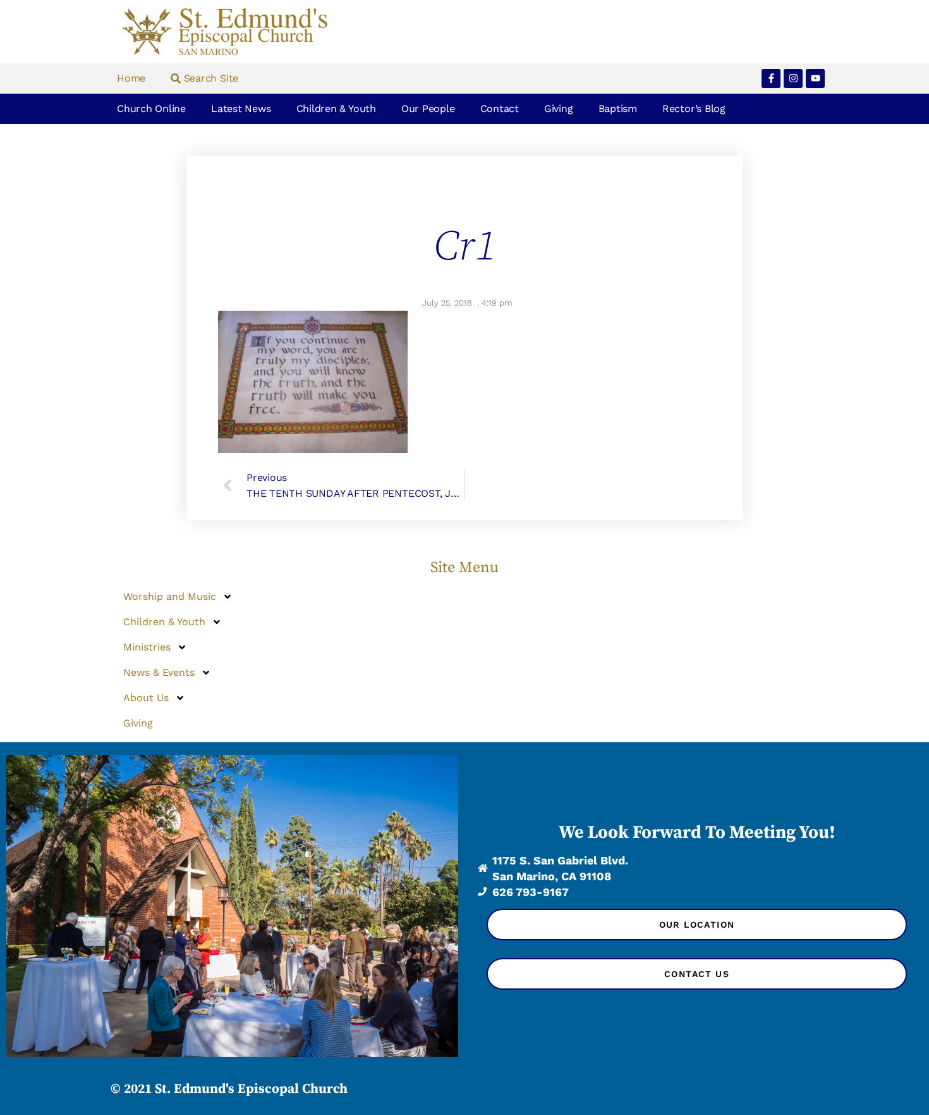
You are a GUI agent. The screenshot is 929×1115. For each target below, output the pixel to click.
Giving (558, 109)
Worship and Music (169, 596)
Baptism (617, 109)
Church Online (151, 109)
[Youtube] (815, 78)
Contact (499, 109)
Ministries (147, 647)
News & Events (159, 672)
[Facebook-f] (771, 78)
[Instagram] (793, 78)
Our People (428, 109)
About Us (146, 698)
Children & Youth (336, 109)
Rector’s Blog (694, 109)
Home (131, 78)
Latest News (240, 109)
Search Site (209, 78)
